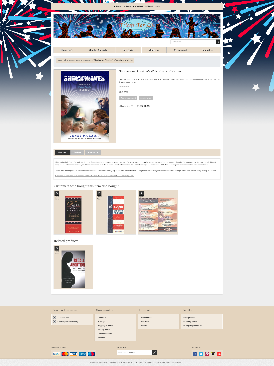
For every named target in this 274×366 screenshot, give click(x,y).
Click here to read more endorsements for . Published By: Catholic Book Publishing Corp (94, 176)
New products (189, 317)
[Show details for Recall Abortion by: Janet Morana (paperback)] (73, 269)
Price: (139, 105)
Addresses (145, 321)
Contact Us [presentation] (93, 152)
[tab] (62, 152)
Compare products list (193, 325)
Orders (144, 325)
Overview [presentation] (62, 152)
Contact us (102, 317)
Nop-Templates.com (125, 362)
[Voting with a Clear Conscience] (73, 214)
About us (101, 337)
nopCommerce (103, 362)
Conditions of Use (105, 333)
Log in (128, 6)
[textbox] (193, 41)
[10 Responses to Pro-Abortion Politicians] (116, 214)
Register (119, 6)
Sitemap (101, 321)
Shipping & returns (105, 325)
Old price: (123, 106)
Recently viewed (190, 321)
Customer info (147, 317)
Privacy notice (104, 329)
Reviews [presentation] (77, 152)
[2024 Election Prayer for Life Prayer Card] (158, 214)
